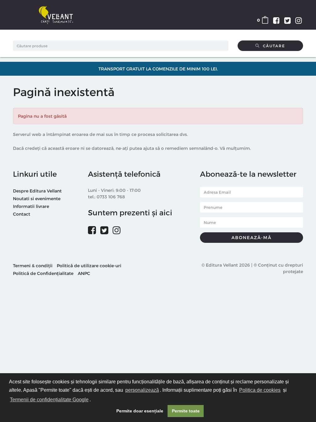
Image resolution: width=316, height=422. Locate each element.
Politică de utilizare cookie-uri (89, 265)
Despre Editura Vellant (37, 190)
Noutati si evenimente (36, 198)
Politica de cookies (260, 390)
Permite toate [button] (186, 410)
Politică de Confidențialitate (43, 273)
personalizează (142, 390)
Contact (21, 214)
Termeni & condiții (32, 265)
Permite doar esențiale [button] (139, 410)
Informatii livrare (31, 206)
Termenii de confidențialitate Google (49, 399)
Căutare (272, 46)
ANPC (84, 273)
